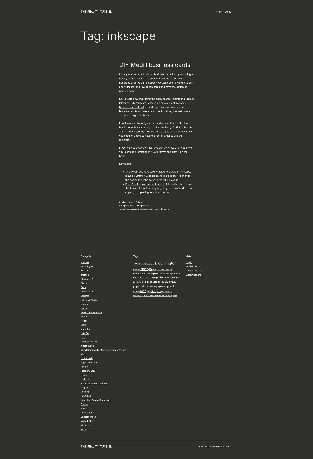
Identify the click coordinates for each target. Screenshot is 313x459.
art (149, 264)
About (228, 11)
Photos (84, 375)
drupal (176, 273)
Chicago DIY (87, 279)
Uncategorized (141, 205)
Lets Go (85, 333)
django (170, 274)
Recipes (85, 391)
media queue (87, 346)
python (136, 291)
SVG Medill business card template (145, 171)
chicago (85, 275)
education (138, 277)
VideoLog (85, 425)
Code (83, 287)
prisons (152, 286)
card (142, 209)
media (164, 281)
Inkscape (124, 103)
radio (149, 291)
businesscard (133, 209)
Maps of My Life (89, 341)
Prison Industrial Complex (94, 383)
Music (84, 354)
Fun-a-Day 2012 (89, 300)
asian (152, 264)
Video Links (87, 421)
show (170, 291)
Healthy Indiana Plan (91, 312)
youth (175, 295)
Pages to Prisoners (90, 362)
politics (144, 286)
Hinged (84, 316)
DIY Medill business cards (154, 64)
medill (157, 209)
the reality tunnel (96, 11)
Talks (83, 408)
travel (156, 295)
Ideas (83, 325)
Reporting (86, 396)
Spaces (84, 404)
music (172, 281)
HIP (177, 277)
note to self (87, 358)
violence (169, 295)
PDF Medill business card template (145, 184)
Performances (88, 371)
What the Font (162, 127)
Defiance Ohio (88, 291)
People (84, 366)
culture (169, 269)
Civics (84, 283)
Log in (189, 262)
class (154, 269)
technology (86, 412)
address (85, 262)
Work (219, 11)
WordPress (226, 446)
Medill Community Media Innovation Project (103, 350)
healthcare (169, 277)
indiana (148, 282)
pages (136, 287)
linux (157, 282)
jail (154, 282)
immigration (138, 282)
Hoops (84, 320)
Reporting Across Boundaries (96, 400)
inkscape (149, 209)
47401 (136, 263)
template (165, 209)
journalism (86, 329)
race (143, 291)
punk (171, 286)
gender (84, 304)
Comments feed (194, 270)
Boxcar (84, 270)
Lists (83, 337)
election (147, 277)
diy (166, 274)
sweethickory (137, 295)
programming (162, 287)
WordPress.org (193, 275)
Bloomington (87, 266)
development (153, 274)
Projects (85, 387)
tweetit (162, 295)
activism (144, 264)
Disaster (85, 295)
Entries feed (192, 266)
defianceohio (140, 273)
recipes (164, 291)
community (162, 269)
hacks (84, 308)
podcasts (85, 379)
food (153, 278)
